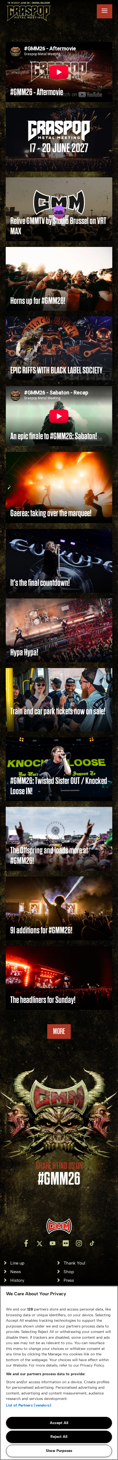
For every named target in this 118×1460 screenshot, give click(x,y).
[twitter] (39, 1243)
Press (69, 1280)
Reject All (58, 1436)
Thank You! (74, 1263)
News (15, 1272)
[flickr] (65, 1243)
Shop (69, 1272)
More (59, 1031)
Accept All (59, 1423)
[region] (59, 1373)
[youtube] (52, 1243)
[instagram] (78, 1243)
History (17, 1280)
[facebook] (26, 1243)
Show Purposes (59, 1451)
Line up (17, 1263)
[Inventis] (59, 1226)
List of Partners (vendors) (28, 1405)
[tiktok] (92, 1243)
